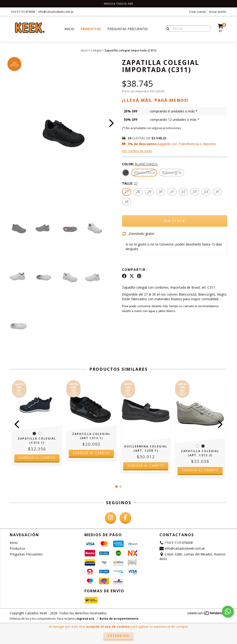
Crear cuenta (197, 12)
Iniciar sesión (217, 12)
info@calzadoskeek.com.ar (56, 12)
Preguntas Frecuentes (127, 29)
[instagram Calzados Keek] (110, 518)
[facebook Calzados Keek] (125, 518)
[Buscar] (167, 28)
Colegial (96, 50)
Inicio (69, 29)
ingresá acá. (86, 619)
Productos (91, 29)
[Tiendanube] (207, 614)
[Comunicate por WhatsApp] (228, 611)
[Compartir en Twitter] (132, 276)
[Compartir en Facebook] (124, 276)
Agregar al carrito (37, 458)
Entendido (118, 636)
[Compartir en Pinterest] (139, 276)
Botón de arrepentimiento (119, 619)
